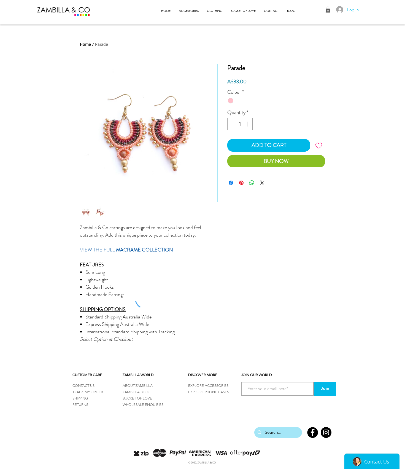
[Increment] (247, 124)
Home (85, 44)
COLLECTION (157, 249)
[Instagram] (326, 432)
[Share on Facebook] (231, 182)
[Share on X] (262, 182)
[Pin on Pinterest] (241, 182)
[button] (327, 10)
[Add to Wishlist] (318, 145)
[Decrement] (232, 124)
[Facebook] (312, 432)
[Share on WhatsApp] (252, 182)
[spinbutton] (240, 124)
